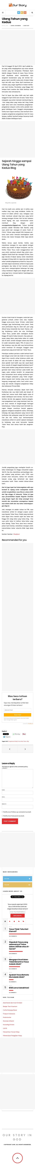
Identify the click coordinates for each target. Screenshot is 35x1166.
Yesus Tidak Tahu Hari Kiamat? (18, 930)
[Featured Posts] (9, 921)
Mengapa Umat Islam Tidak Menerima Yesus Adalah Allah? (19, 961)
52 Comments (12, 992)
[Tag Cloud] (23, 921)
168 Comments (13, 953)
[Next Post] (25, 749)
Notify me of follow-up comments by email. (17, 812)
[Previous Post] (10, 749)
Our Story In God (17, 1137)
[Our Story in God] (17, 5)
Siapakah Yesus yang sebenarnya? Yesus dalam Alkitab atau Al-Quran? (19, 945)
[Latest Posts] (14, 921)
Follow (6, 878)
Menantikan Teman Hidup (11, 1032)
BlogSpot (17, 534)
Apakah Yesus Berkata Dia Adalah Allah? (19, 976)
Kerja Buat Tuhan (22, 741)
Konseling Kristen (8, 1024)
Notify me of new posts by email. (13, 816)
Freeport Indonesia (9, 1013)
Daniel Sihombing (16, 25)
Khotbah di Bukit (8, 1021)
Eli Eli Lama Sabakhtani (19, 988)
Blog (28, 741)
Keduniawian (7, 1017)
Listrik (5, 1028)
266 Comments (13, 936)
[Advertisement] (17, 47)
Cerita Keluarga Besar (10, 1010)
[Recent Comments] (19, 921)
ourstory (26, 25)
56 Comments (12, 981)
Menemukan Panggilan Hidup (12, 1035)
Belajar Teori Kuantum (10, 1006)
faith (10, 926)
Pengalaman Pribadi (13, 741)
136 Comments (13, 968)
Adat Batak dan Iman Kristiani (12, 1003)
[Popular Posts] (5, 921)
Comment (5, 768)
